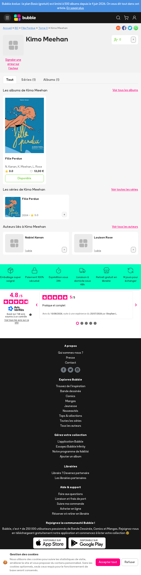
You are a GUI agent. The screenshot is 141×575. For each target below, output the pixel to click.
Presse (70, 357)
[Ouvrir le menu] (7, 17)
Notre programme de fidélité (71, 451)
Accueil (7, 28)
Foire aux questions (70, 494)
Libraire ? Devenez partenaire (70, 473)
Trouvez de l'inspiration (70, 386)
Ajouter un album (70, 456)
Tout (10, 79)
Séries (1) (28, 79)
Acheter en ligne (70, 508)
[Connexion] (134, 17)
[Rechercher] (118, 17)
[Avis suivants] (135, 305)
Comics (70, 396)
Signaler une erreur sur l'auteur (13, 64)
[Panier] (126, 17)
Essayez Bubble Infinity (70, 446)
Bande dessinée (70, 391)
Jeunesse (70, 406)
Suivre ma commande (70, 503)
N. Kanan (11, 166)
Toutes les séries (71, 420)
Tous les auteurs (70, 425)
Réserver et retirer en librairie (70, 513)
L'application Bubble (70, 441)
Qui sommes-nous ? (70, 352)
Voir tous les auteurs (125, 226)
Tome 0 (43, 28)
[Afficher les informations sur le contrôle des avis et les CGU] (30, 314)
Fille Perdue (28, 28)
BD (16, 28)
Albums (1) (51, 79)
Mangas (70, 401)
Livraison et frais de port (70, 498)
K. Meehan (24, 166)
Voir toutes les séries (124, 189)
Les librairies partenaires (70, 478)
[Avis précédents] (36, 305)
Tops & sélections (70, 415)
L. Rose (37, 166)
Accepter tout (108, 562)
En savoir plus (75, 8)
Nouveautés (70, 411)
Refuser (130, 562)
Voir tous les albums (125, 90)
